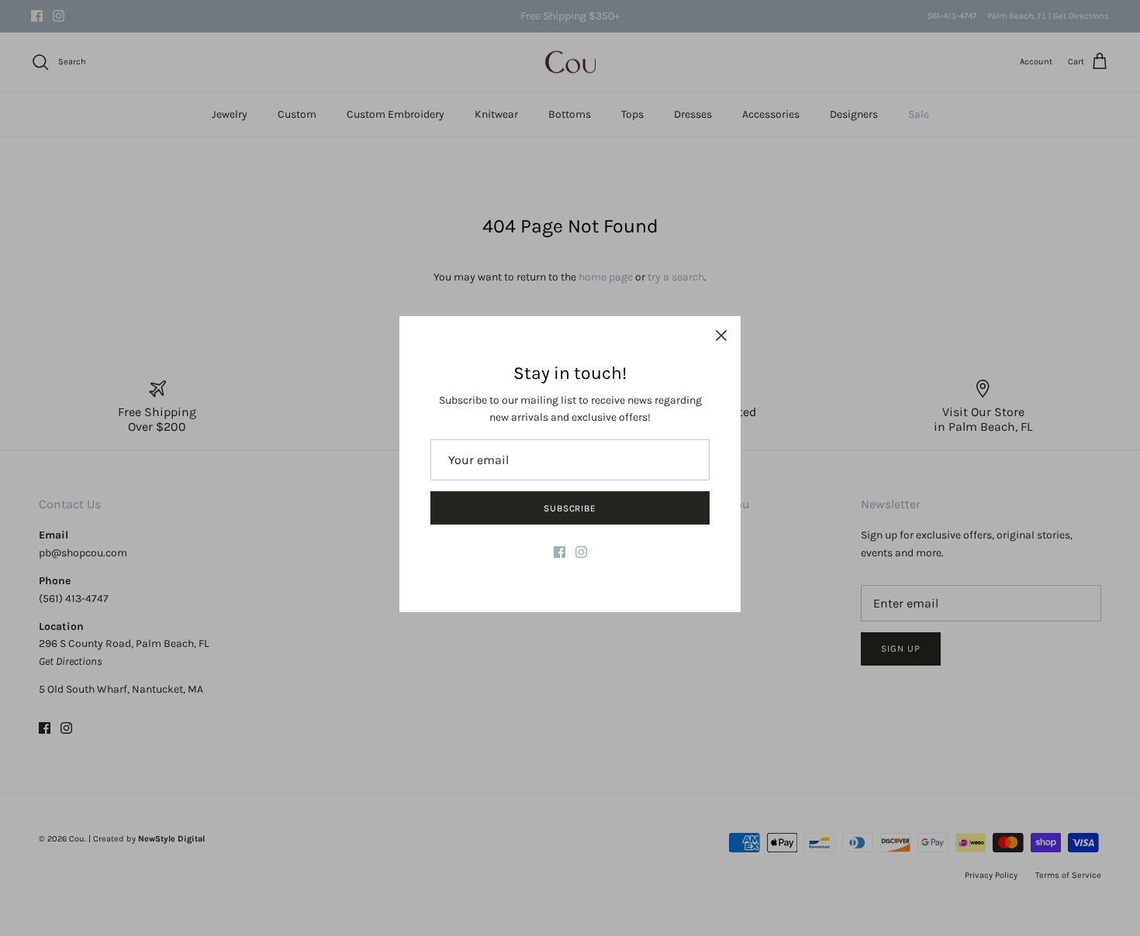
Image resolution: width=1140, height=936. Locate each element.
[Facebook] (559, 552)
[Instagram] (581, 552)
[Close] (721, 335)
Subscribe (570, 508)
